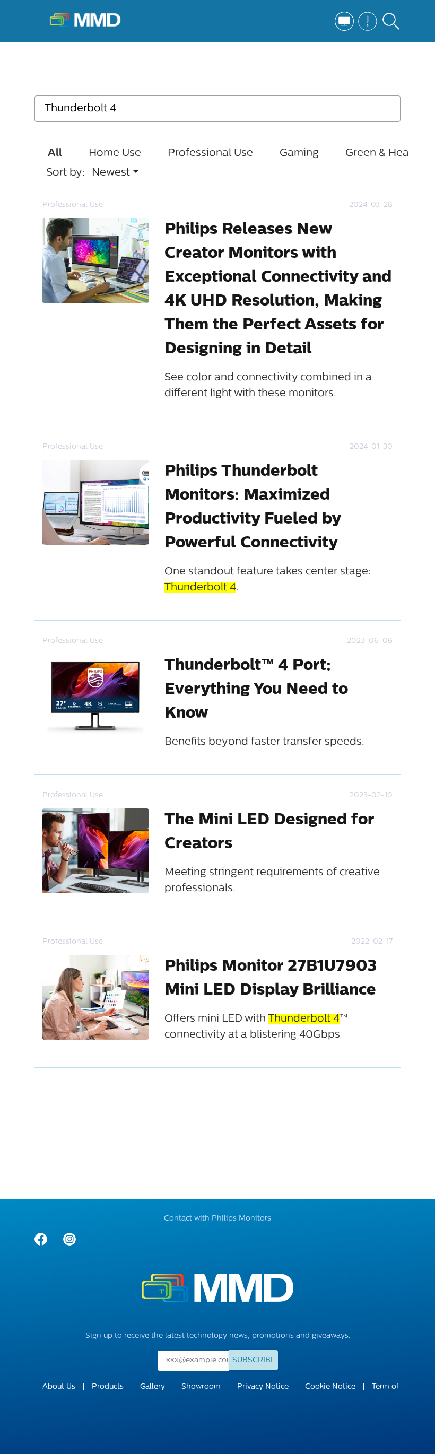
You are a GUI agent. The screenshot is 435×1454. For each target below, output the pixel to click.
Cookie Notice (330, 1387)
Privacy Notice (263, 1387)
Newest (111, 173)
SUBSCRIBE (253, 1360)
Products (108, 1387)
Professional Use (210, 153)
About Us (58, 1387)
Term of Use (393, 1387)
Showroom (201, 1387)
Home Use (115, 153)
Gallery (152, 1387)
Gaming (299, 153)
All (55, 153)
